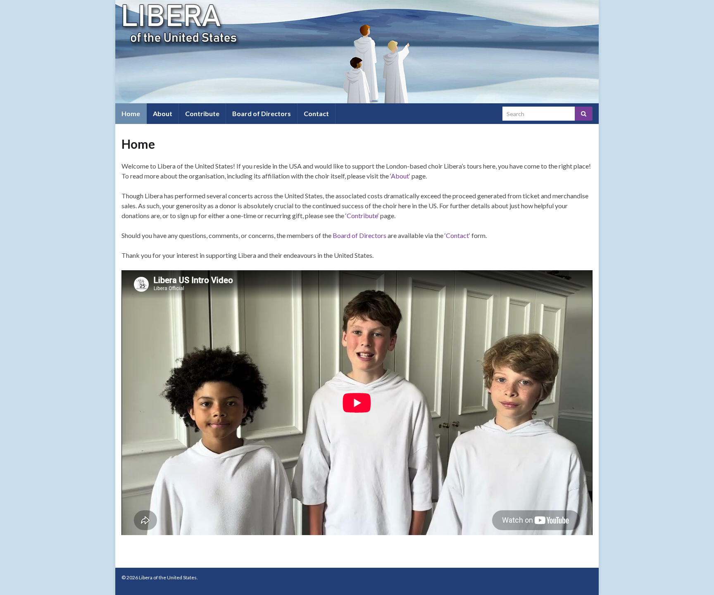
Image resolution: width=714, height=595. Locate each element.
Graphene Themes (179, 585)
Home (130, 113)
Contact (316, 113)
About (162, 113)
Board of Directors (261, 113)
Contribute (202, 113)
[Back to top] (695, 576)
